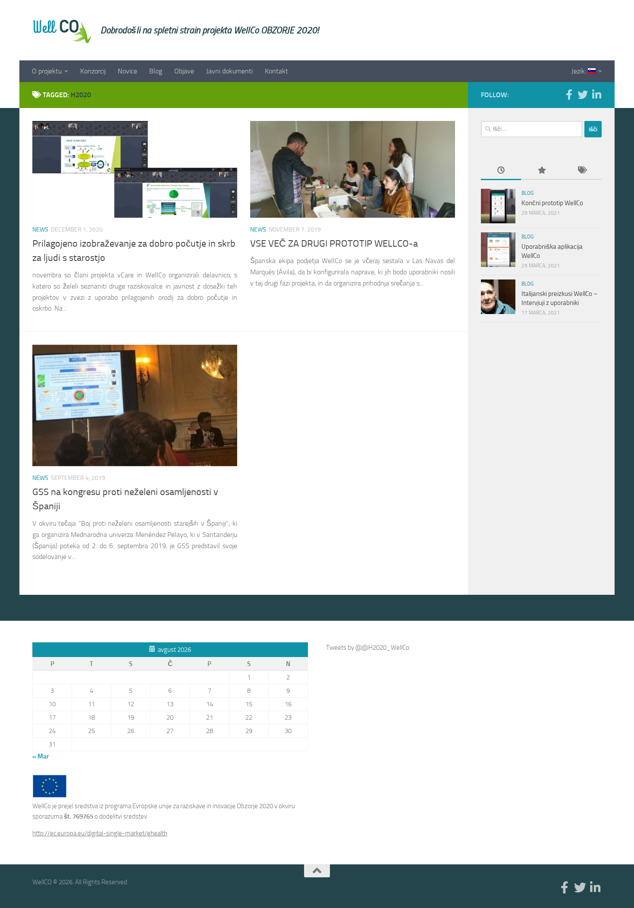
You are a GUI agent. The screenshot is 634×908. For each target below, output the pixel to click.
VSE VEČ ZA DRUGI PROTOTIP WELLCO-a (334, 243)
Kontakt (276, 71)
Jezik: (579, 71)
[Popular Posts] (541, 171)
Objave (184, 71)
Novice (127, 71)
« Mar (40, 756)
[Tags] (582, 171)
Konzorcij (93, 71)
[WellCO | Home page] (62, 30)
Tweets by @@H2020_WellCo (367, 647)
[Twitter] (583, 94)
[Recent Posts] (501, 171)
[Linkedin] (596, 94)
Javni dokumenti (229, 71)
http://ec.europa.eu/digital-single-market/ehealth (99, 833)
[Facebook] (569, 94)
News (40, 229)
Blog (155, 71)
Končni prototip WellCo (552, 203)
